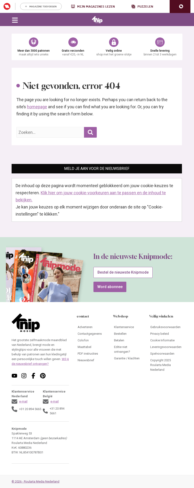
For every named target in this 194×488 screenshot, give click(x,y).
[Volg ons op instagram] (24, 376)
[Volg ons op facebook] (33, 376)
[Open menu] (15, 19)
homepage (37, 106)
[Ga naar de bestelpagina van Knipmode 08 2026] (55, 287)
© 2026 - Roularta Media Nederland (35, 481)
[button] (180, 6)
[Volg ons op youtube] (14, 376)
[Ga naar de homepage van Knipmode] (97, 19)
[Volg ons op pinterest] (43, 376)
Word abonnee (110, 287)
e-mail (23, 401)
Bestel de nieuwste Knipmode (123, 272)
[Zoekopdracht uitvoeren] (90, 132)
